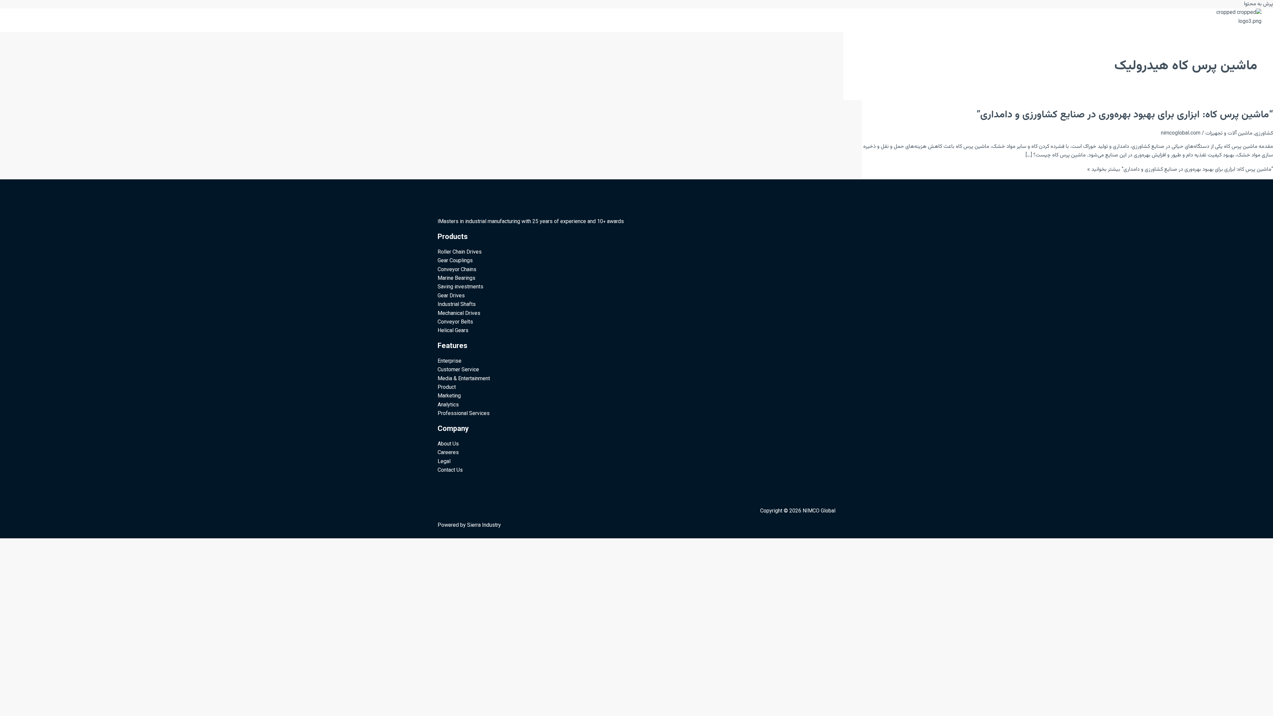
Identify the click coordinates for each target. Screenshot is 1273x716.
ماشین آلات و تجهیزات (1228, 133)
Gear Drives (451, 296)
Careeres (448, 453)
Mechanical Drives (459, 314)
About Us (448, 444)
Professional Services (464, 414)
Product (447, 388)
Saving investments (460, 287)
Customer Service (458, 370)
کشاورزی (1264, 133)
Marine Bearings (456, 278)
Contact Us (450, 470)
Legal (444, 462)
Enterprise (449, 361)
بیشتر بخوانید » (1180, 169)
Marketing (449, 396)
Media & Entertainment (464, 379)
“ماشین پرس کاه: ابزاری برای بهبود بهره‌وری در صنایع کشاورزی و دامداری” (1125, 115)
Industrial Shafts (457, 305)
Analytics (448, 405)
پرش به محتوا (1258, 4)
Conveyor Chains (457, 270)
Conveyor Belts (455, 322)
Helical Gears (453, 331)
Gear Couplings (455, 261)
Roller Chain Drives (460, 252)
